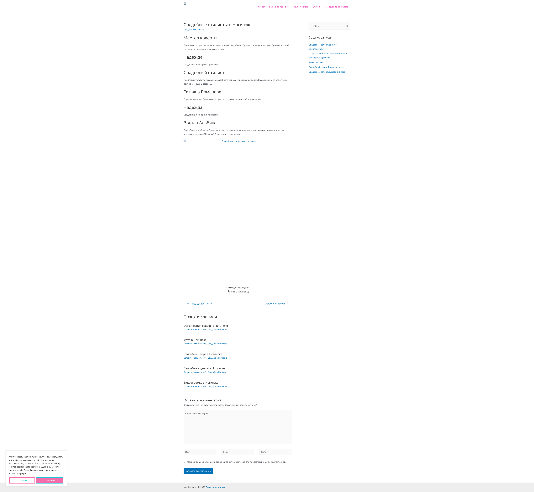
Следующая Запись (276, 303)
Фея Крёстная (316, 62)
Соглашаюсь (49, 480)
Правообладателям (215, 487)
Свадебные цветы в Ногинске (204, 368)
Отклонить (22, 480)
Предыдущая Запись (200, 303)
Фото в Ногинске (195, 340)
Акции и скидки (301, 6)
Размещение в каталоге (336, 6)
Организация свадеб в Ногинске (206, 325)
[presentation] (287, 6)
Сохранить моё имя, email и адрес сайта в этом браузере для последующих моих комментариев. (236, 462)
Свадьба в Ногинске (194, 29)
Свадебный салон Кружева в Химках (327, 72)
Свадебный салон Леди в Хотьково (326, 67)
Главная (261, 6)
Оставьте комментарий (195, 329)
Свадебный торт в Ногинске (203, 354)
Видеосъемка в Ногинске (201, 382)
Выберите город (277, 6)
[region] (36, 468)
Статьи (316, 6)
